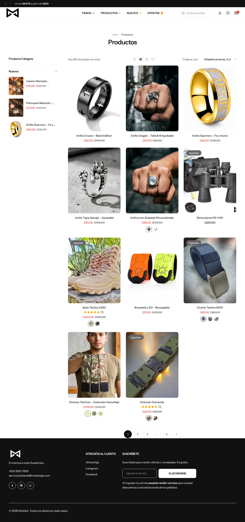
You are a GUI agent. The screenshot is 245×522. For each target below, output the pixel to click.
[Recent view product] (228, 13)
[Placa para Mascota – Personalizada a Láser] (16, 108)
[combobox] (196, 13)
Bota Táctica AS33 (94, 307)
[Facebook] (12, 485)
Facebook (92, 474)
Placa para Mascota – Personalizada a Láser (39, 103)
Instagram (92, 468)
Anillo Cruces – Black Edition (94, 135)
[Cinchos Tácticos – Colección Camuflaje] (94, 365)
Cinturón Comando (152, 402)
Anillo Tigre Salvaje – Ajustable (94, 217)
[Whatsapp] (30, 485)
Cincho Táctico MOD (210, 307)
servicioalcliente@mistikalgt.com (29, 475)
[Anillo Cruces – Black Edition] (94, 98)
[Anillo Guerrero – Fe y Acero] (16, 129)
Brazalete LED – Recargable (152, 307)
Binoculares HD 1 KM (210, 217)
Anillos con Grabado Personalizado (152, 217)
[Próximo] (176, 434)
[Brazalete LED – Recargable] (152, 270)
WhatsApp (92, 462)
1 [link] (127, 434)
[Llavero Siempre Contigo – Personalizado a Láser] (16, 86)
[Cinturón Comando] (152, 365)
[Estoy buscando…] (183, 13)
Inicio (115, 34)
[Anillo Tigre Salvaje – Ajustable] (94, 180)
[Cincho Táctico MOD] (210, 270)
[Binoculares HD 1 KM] (210, 180)
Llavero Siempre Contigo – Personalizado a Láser (41, 81)
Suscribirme (177, 473)
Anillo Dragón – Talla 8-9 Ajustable (152, 135)
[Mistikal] (12, 13)
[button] (5, 3)
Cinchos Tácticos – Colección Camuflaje (94, 402)
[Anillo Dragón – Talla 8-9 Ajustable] (152, 98)
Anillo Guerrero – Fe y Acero (39, 125)
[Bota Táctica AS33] (94, 270)
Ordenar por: (191, 59)
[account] (220, 13)
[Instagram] (21, 485)
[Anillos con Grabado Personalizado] (152, 180)
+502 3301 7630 (19, 471)
